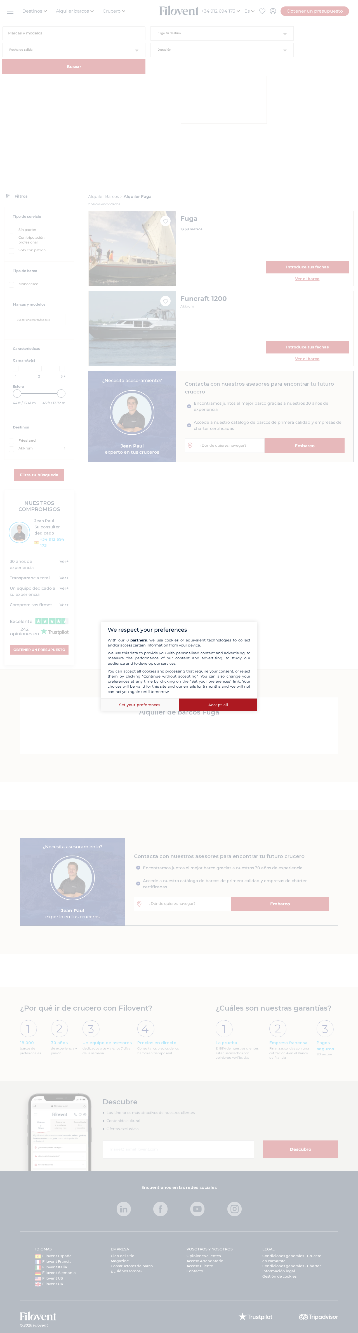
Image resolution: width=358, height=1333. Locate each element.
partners (138, 640)
